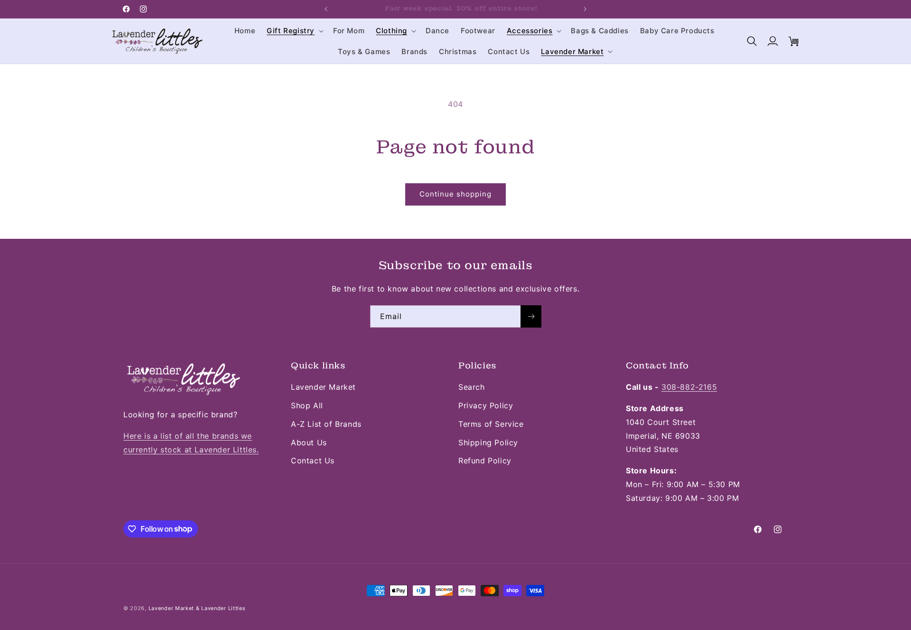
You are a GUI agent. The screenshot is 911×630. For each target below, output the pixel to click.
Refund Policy (484, 460)
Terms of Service (491, 424)
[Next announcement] (585, 9)
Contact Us (313, 460)
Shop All (307, 405)
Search (471, 387)
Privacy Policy (485, 405)
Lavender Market (323, 387)
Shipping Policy (488, 442)
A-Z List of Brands (326, 424)
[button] (294, 30)
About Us (309, 442)
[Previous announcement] (326, 9)
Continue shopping (455, 193)
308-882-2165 (689, 387)
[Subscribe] (531, 316)
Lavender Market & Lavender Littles (197, 608)
